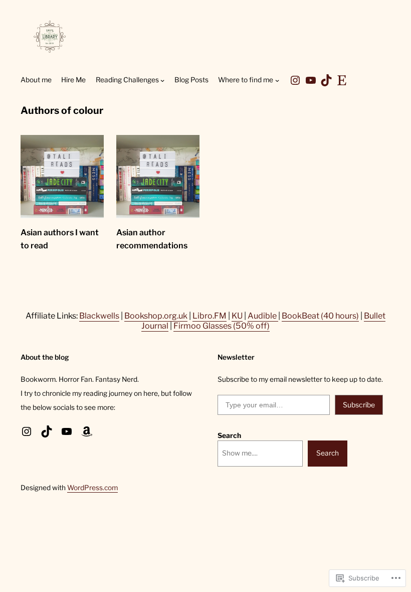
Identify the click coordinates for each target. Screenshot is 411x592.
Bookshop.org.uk (155, 316)
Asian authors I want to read (60, 238)
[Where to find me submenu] (277, 80)
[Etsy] (342, 80)
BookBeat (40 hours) (320, 316)
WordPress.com (92, 488)
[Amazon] (87, 431)
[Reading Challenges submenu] (162, 80)
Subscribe (359, 404)
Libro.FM (209, 316)
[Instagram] (295, 80)
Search (229, 435)
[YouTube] (311, 80)
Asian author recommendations (151, 238)
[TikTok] (326, 80)
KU (237, 316)
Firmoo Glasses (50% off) (221, 326)
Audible (263, 316)
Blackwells (99, 316)
